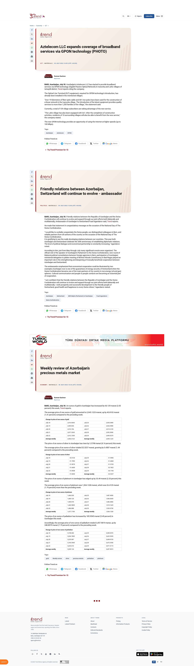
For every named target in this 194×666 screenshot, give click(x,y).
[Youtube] (46, 654)
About (92, 621)
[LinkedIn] (55, 654)
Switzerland (60, 296)
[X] (41, 654)
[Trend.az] (37, 16)
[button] (32, 30)
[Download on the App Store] (142, 654)
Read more (57, 78)
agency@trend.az (36, 640)
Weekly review (57, 558)
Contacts (93, 627)
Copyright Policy (147, 627)
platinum (100, 558)
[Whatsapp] (32, 654)
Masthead (94, 624)
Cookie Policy (146, 630)
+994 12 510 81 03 (36, 638)
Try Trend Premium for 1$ (57, 150)
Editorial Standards (97, 630)
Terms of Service (147, 621)
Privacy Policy (146, 624)
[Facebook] (37, 654)
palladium (90, 558)
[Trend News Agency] (36, 619)
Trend (60, 89)
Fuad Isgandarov (101, 296)
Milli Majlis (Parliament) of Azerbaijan (80, 296)
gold (47, 558)
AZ (157, 662)
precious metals (78, 558)
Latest (67, 621)
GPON (69, 133)
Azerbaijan (49, 133)
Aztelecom (60, 133)
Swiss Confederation (52, 300)
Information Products (123, 624)
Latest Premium (70, 624)
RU (161, 662)
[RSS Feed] (59, 654)
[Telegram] (50, 654)
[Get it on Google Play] (156, 654)
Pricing (118, 621)
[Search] (123, 16)
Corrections (94, 633)
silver (67, 558)
